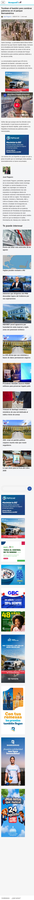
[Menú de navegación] (3, 2)
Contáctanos (5, 898)
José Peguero (7, 16)
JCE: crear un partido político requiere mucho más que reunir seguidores (14, 442)
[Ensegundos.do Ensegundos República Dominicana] (15, 2)
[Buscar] (29, 488)
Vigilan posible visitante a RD (14, 270)
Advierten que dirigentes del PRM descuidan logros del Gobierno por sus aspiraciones (16, 296)
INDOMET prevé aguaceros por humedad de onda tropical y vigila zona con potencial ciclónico (15, 327)
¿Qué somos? (16, 898)
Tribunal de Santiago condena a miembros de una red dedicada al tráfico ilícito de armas (15, 412)
